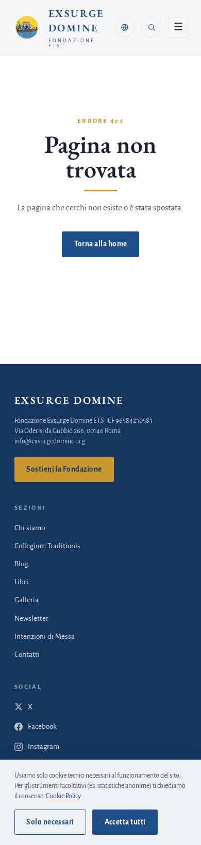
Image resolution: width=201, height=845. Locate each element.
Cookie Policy (63, 796)
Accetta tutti (125, 822)
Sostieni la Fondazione (64, 469)
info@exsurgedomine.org (49, 441)
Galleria (26, 600)
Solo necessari (50, 822)
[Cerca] (151, 27)
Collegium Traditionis (47, 546)
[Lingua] (124, 27)
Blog (21, 564)
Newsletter (31, 618)
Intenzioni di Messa (44, 636)
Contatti (27, 654)
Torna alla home (100, 244)
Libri (21, 582)
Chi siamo (29, 528)
